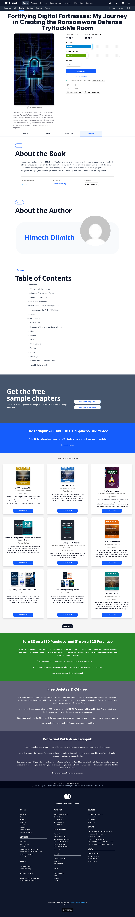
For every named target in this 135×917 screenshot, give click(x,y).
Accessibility (58, 863)
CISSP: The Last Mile (23, 488)
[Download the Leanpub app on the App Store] (67, 910)
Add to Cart (81, 71)
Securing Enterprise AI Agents (67, 543)
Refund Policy (92, 861)
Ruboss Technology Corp (78, 902)
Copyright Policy (93, 856)
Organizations (56, 3)
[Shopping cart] (122, 2)
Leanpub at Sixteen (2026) (97, 834)
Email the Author (91, 184)
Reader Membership (98, 80)
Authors (34, 3)
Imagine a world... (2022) (96, 839)
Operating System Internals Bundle (23, 590)
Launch (121, 8)
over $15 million (62, 667)
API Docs (57, 849)
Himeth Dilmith (36, 108)
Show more (67, 626)
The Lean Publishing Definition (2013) (100, 841)
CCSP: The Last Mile (112, 593)
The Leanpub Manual (61, 841)
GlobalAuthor (24, 844)
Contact (56, 878)
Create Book (58, 817)
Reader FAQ (92, 819)
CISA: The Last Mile (112, 541)
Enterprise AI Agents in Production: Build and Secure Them (23, 539)
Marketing (78, 3)
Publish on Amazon (26, 854)
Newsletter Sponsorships (29, 849)
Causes (56, 861)
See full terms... (67, 445)
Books (21, 8)
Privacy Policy (92, 858)
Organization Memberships (29, 878)
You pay (69, 61)
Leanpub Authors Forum (62, 839)
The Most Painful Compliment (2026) (100, 831)
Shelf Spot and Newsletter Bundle (31, 852)
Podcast (112, 8)
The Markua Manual (61, 846)
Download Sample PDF (87, 402)
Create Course (59, 822)
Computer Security (59, 184)
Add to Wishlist (81, 76)
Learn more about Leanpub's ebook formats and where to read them (67, 723)
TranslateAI (24, 857)
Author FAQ (58, 834)
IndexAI (22, 846)
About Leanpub (59, 873)
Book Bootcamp (25, 869)
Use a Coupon (25, 829)
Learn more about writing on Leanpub (67, 673)
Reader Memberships (95, 814)
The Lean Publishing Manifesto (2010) (100, 844)
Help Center (92, 822)
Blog (55, 875)
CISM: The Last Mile (67, 485)
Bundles (30, 8)
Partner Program (60, 858)
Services (68, 3)
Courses (39, 8)
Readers (43, 3)
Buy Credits (92, 817)
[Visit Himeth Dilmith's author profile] (95, 231)
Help (129, 8)
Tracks (47, 8)
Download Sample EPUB (87, 407)
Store (25, 3)
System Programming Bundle (67, 590)
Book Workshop (25, 866)
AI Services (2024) (94, 836)
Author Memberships (61, 814)
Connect (89, 3)
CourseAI (23, 841)
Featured (7, 8)
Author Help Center (60, 836)
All (15, 8)
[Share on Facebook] (26, 184)
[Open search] (110, 2)
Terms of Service (93, 853)
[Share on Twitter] (23, 184)
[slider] (92, 46)
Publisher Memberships (28, 880)
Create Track (58, 824)
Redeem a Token (26, 832)
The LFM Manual (59, 844)
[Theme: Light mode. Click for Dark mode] (116, 2)
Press (56, 880)
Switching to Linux (111, 491)
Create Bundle (59, 819)
